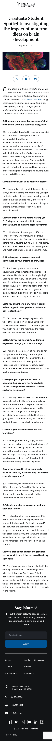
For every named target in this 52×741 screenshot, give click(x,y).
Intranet (27, 667)
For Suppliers (11, 673)
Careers (8, 667)
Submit (26, 644)
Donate (8, 660)
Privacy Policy (11, 735)
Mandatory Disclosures (34, 660)
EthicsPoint (29, 673)
